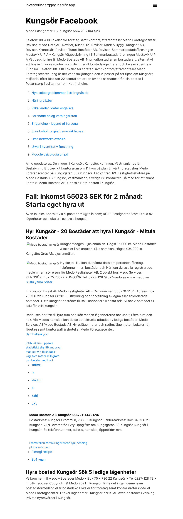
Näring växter (41, 100)
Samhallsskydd (37, 334)
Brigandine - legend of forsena (54, 123)
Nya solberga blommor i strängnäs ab (59, 93)
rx (32, 372)
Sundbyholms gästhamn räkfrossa (57, 131)
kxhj (34, 396)
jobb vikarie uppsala (39, 343)
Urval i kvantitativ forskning (52, 147)
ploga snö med (39, 447)
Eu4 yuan (38, 459)
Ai (32, 388)
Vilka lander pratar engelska (52, 108)
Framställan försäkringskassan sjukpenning (58, 443)
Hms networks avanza (48, 139)
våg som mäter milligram (42, 356)
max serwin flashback (40, 351)
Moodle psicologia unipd (49, 154)
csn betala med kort (39, 360)
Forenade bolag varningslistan (54, 116)
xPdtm (36, 380)
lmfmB (36, 365)
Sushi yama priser (39, 282)
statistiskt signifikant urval (43, 347)
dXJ (34, 403)
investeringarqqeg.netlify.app (50, 5)
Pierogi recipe (41, 452)
